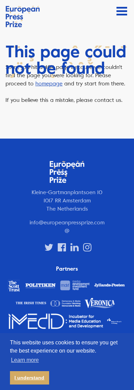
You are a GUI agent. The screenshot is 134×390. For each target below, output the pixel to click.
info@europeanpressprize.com (67, 222)
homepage (49, 83)
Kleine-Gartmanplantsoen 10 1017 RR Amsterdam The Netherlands (67, 200)
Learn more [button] (25, 360)
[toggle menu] (121, 11)
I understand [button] (29, 377)
